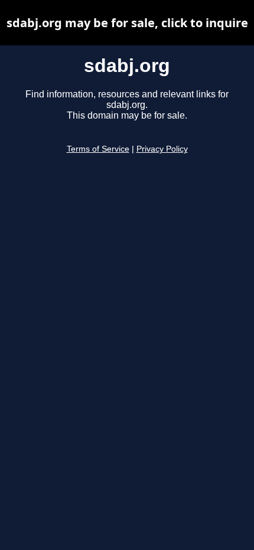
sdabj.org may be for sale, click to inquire (127, 23)
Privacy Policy (162, 149)
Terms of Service (98, 149)
